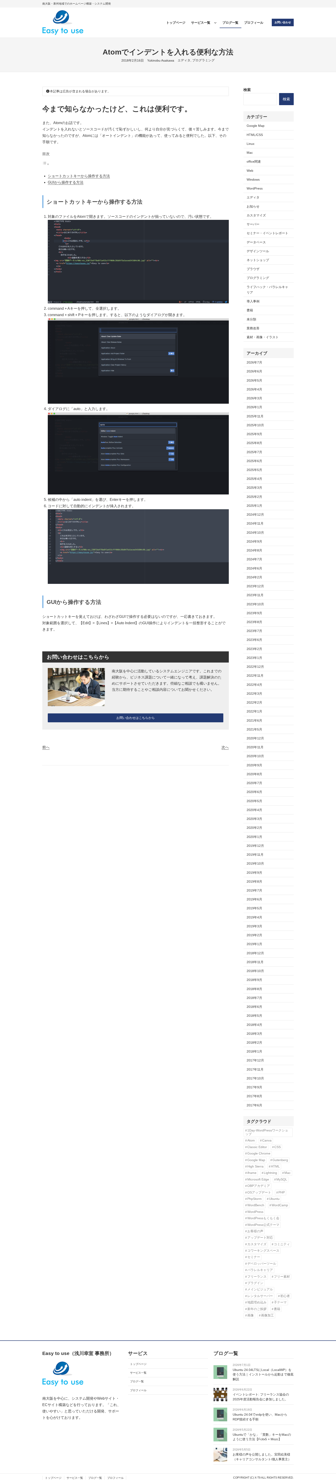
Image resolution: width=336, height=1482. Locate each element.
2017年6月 (254, 1105)
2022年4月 (254, 684)
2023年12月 (255, 586)
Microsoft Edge (258, 1179)
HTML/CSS (255, 135)
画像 (250, 1315)
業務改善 (253, 328)
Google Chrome (258, 1153)
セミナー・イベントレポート (267, 233)
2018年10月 (255, 971)
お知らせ (253, 206)
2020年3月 (254, 819)
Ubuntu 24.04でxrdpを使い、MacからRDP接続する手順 (260, 1417)
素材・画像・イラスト (263, 337)
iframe (251, 1173)
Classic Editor (257, 1147)
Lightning (270, 1173)
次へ (225, 747)
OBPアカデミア (258, 1186)
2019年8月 (254, 881)
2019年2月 (254, 935)
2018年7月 (254, 998)
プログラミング (203, 60)
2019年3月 (254, 926)
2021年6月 (254, 720)
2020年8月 (254, 774)
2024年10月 (255, 532)
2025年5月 (254, 470)
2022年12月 (255, 666)
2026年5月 (254, 380)
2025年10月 (255, 425)
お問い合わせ (283, 22)
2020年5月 (254, 801)
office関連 (254, 161)
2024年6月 (254, 568)
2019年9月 (254, 872)
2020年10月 (255, 756)
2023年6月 (254, 640)
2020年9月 (254, 765)
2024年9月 (254, 541)
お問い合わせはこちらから (135, 718)
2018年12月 (255, 953)
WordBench (255, 1205)
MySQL (281, 1179)
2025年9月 (254, 434)
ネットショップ (258, 260)
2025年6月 (254, 461)
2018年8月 (254, 989)
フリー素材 (282, 1276)
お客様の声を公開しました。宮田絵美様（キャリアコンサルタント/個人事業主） (262, 1457)
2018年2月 (254, 1042)
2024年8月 (254, 550)
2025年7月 (254, 452)
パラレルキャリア (260, 1270)
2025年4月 (254, 479)
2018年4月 (254, 1025)
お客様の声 (255, 1231)
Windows (253, 179)
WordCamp (280, 1205)
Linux (250, 144)
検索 (247, 90)
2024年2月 (254, 577)
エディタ (184, 60)
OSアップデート (259, 1192)
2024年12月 (255, 514)
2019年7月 (254, 890)
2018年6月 (254, 1007)
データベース (256, 242)
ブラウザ (253, 269)
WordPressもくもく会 (263, 1218)
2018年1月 (254, 1051)
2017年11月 (255, 1069)
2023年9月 (254, 613)
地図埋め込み (257, 1302)
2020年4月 (254, 810)
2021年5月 (254, 729)
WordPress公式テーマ (263, 1225)
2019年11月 (255, 854)
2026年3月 (254, 398)
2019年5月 (254, 908)
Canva (267, 1140)
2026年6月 (254, 371)
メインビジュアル (260, 1289)
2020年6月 (254, 792)
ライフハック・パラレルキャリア (267, 289)
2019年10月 (255, 863)
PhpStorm (254, 1199)
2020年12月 (255, 738)
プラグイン (255, 1283)
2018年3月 (254, 1033)
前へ (46, 747)
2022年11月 (255, 675)
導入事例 (253, 301)
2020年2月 (254, 827)
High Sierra (255, 1166)
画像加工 (267, 1315)
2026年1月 (254, 407)
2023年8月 (254, 622)
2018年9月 (254, 980)
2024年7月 (254, 559)
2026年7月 (254, 362)
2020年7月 (254, 783)
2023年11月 (255, 595)
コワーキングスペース (263, 1250)
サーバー (253, 224)
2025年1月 (254, 505)
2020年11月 (255, 747)
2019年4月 (254, 917)
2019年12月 (255, 846)
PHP (281, 1192)
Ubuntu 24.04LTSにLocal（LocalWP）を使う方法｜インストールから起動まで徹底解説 (263, 1374)
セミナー (253, 1257)
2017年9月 (254, 1087)
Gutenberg (280, 1160)
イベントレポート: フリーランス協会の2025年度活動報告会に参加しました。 (261, 1397)
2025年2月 (254, 497)
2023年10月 (255, 604)
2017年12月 (255, 1060)
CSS (277, 1147)
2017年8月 (254, 1096)
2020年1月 (254, 837)
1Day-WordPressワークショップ (266, 1132)
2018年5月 (254, 1015)
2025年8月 (254, 443)
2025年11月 (255, 416)
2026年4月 (254, 389)
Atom (251, 1140)
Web (250, 170)
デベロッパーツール (261, 1263)
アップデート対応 (260, 1237)
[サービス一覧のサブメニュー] (215, 22)
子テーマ (280, 1302)
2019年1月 (254, 944)
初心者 (285, 1296)
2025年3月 (254, 487)
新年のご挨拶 (257, 1309)
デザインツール (258, 251)
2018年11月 (255, 962)
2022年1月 (254, 711)
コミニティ (282, 1244)
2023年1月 (254, 658)
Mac (250, 152)
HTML (275, 1166)
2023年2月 (254, 649)
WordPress (255, 188)
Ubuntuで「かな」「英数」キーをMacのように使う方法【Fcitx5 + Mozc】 (262, 1437)
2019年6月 (254, 899)
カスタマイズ (256, 215)
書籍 (250, 310)
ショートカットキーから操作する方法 (79, 176)
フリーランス (257, 1276)
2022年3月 (254, 693)
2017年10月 (255, 1078)
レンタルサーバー (260, 1296)
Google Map (255, 125)
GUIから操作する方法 (65, 182)
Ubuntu (274, 1199)
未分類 (251, 319)
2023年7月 (254, 631)
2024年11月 (255, 523)
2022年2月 (254, 702)
